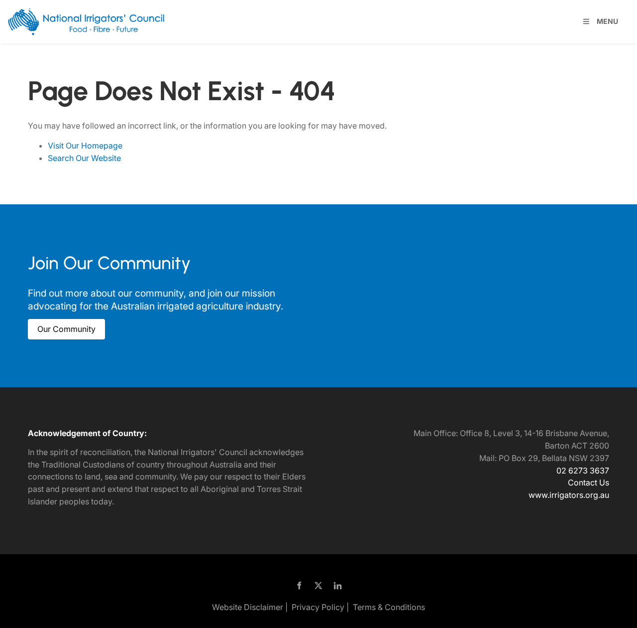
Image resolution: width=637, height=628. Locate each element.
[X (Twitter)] (319, 585)
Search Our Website (84, 158)
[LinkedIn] (338, 585)
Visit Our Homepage (85, 146)
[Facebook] (299, 585)
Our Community (57, 325)
